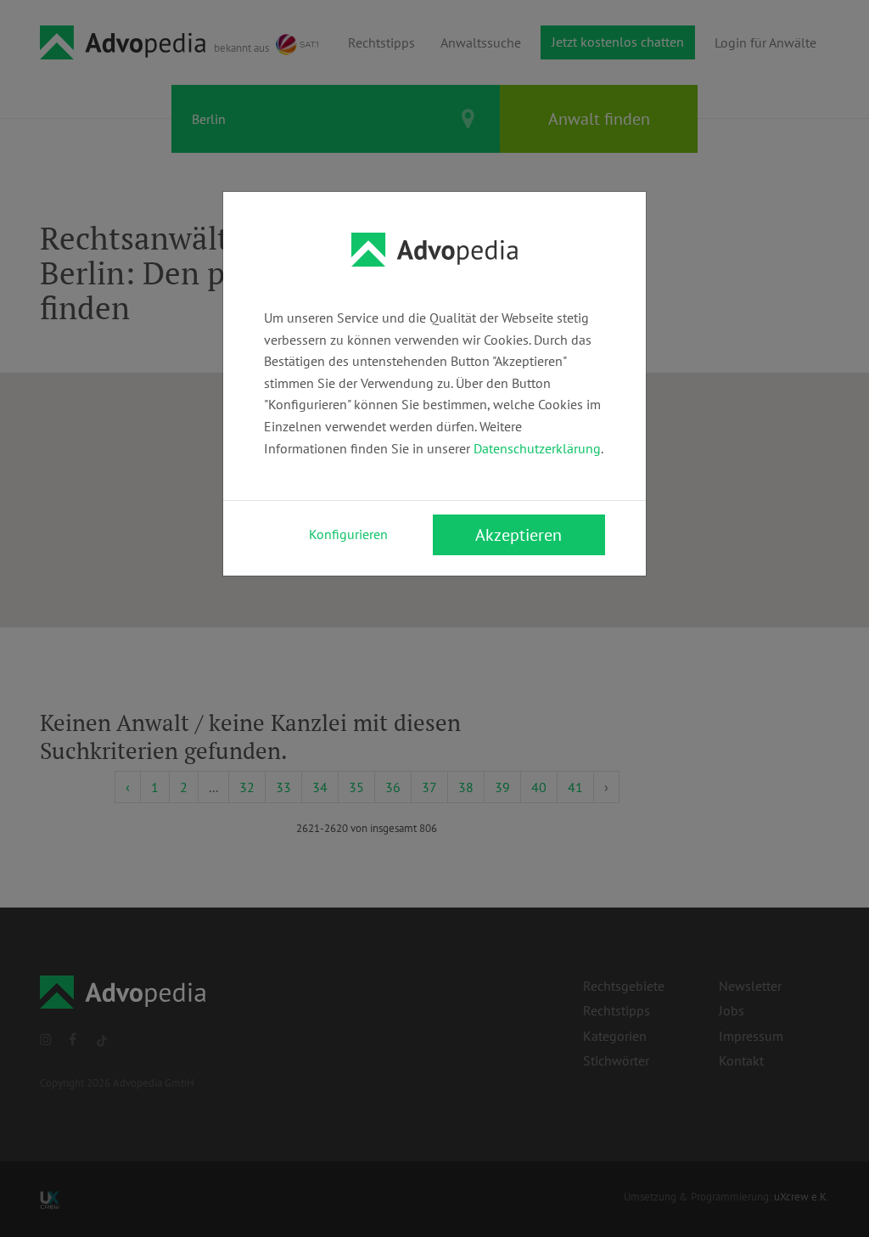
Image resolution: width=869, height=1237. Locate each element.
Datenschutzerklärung (537, 448)
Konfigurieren (348, 534)
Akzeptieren (518, 535)
